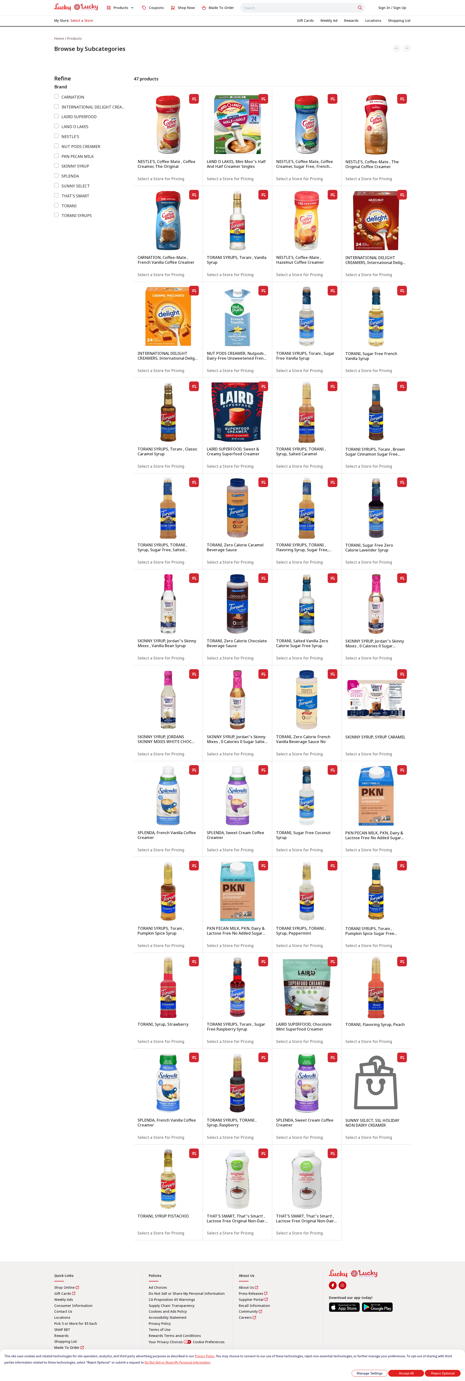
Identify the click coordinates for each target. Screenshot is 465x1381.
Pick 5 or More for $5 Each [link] (75, 1323)
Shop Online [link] (64, 1287)
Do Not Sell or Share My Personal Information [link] (187, 1293)
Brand (60, 87)
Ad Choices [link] (158, 1287)
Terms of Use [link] (159, 1329)
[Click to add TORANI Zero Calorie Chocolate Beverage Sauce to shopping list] (263, 578)
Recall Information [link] (254, 1305)
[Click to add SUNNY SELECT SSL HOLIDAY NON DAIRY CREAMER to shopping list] (402, 1057)
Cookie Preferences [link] (209, 1342)
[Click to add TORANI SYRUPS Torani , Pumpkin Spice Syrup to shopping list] (194, 865)
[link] (76, 7)
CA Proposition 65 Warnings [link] (172, 1299)
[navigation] (232, 38)
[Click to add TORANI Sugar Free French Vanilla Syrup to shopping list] (402, 290)
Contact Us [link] (63, 1311)
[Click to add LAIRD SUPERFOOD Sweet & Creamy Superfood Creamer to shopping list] (263, 386)
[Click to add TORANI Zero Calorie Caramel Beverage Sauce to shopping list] (263, 482)
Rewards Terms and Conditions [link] (175, 1335)
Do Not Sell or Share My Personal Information (177, 1362)
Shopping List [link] (65, 1341)
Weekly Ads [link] (63, 1299)
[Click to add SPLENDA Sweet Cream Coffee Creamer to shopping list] (263, 770)
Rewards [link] (61, 1335)
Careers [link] (245, 1317)
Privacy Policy (205, 1356)
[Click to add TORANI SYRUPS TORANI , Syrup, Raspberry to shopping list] (263, 1057)
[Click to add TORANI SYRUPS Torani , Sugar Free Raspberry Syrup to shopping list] (263, 961)
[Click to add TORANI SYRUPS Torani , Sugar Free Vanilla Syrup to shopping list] (332, 290)
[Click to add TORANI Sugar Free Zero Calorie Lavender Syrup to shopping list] (402, 482)
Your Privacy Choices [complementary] (187, 1342)
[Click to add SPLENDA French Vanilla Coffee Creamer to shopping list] (194, 770)
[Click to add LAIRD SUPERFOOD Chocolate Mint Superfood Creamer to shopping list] (332, 961)
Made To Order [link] (66, 1347)
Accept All (406, 1373)
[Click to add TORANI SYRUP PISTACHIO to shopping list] (194, 1153)
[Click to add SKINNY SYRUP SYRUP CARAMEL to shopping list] (402, 674)
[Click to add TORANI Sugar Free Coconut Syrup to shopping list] (332, 770)
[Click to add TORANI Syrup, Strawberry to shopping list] (194, 961)
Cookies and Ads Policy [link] (168, 1311)
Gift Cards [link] (62, 1293)
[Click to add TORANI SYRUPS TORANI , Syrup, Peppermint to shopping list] (332, 865)
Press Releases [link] (251, 1293)
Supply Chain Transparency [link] (171, 1305)
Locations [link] (62, 1317)
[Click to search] (360, 7)
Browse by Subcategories (89, 48)
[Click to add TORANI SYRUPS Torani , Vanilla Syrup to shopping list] (263, 195)
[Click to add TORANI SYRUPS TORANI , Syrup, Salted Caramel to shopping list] (332, 386)
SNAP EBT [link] (62, 1329)
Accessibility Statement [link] (167, 1317)
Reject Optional (443, 1373)
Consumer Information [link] (73, 1305)
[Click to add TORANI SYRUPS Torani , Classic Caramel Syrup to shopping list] (194, 386)
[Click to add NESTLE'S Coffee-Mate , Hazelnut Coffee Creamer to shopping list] (332, 195)
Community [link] (248, 1311)
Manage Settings (370, 1373)
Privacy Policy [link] (160, 1323)
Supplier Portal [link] (251, 1299)
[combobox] (302, 8)
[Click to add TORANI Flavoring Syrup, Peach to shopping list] (402, 961)
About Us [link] (246, 1287)
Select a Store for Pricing (161, 178)
